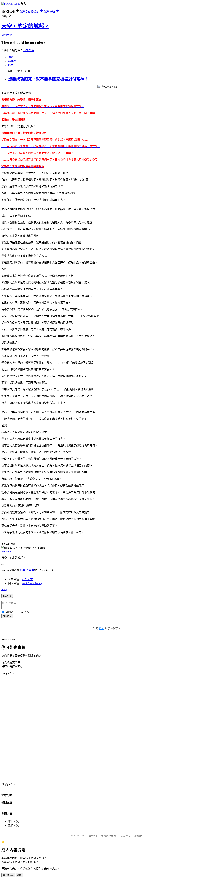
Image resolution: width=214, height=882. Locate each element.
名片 (10, 65)
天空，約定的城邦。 (25, 26)
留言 (31, 570)
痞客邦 (24, 570)
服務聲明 (138, 835)
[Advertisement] (14, 728)
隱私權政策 (125, 835)
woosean (6, 551)
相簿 (10, 57)
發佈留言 (7, 616)
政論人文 (27, 579)
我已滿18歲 (8, 875)
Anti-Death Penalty (32, 583)
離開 (19, 875)
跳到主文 (6, 35)
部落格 (12, 61)
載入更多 (7, 596)
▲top (4, 589)
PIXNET (82, 835)
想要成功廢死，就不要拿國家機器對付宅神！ (48, 79)
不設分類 (28, 50)
